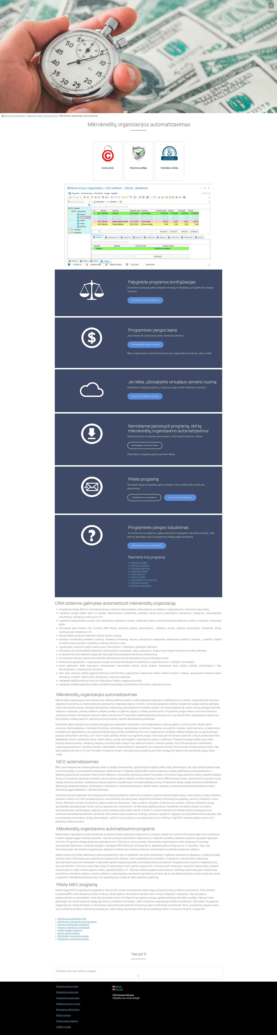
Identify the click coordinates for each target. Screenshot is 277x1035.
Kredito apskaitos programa (70, 931)
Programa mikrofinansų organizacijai (73, 928)
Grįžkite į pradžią (63, 1027)
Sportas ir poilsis (138, 577)
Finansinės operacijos (140, 568)
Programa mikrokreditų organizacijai (73, 925)
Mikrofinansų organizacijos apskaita (73, 939)
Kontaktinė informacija (180, 498)
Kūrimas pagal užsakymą (67, 1021)
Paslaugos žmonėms (140, 583)
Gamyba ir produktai (140, 566)
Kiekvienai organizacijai (141, 586)
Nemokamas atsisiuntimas (145, 445)
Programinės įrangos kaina (145, 345)
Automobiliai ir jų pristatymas (144, 580)
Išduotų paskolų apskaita (68, 933)
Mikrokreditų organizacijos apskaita (73, 936)
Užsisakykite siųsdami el (144, 498)
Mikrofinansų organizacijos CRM (72, 919)
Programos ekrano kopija (67, 987)
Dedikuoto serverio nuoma (145, 396)
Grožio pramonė (138, 574)
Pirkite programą (63, 1016)
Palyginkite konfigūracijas (145, 300)
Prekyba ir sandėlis (139, 563)
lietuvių (118, 987)
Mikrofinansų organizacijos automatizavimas (77, 922)
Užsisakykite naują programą (147, 546)
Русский (119, 990)
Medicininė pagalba (139, 571)
